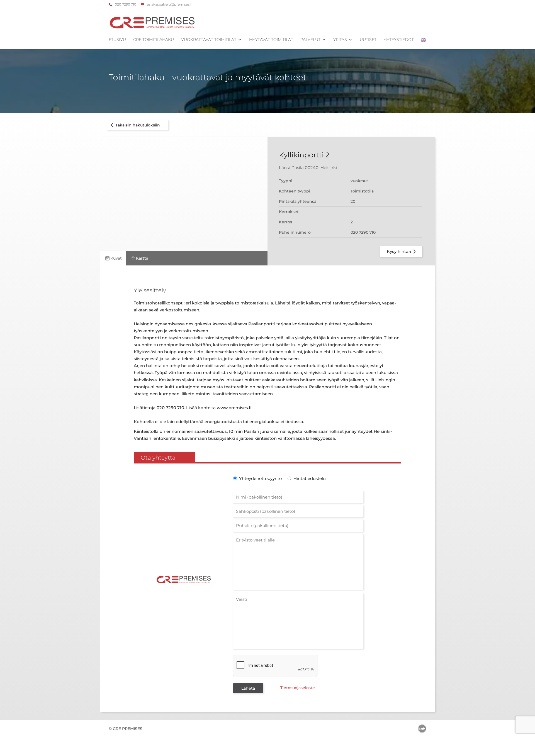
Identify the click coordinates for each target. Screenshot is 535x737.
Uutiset (368, 40)
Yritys (340, 40)
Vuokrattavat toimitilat (208, 40)
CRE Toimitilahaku (153, 40)
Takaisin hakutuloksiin (137, 125)
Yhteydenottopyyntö (260, 478)
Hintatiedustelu (309, 478)
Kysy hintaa (399, 251)
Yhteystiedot (399, 40)
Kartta (142, 258)
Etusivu (117, 40)
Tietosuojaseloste (297, 687)
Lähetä (248, 688)
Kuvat (116, 258)
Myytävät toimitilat (271, 40)
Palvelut (310, 40)
